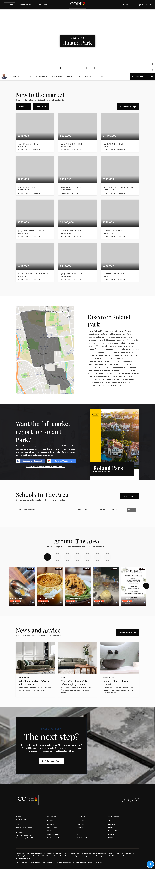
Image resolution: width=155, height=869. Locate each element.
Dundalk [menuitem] (111, 837)
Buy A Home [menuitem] (51, 821)
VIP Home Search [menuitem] (53, 831)
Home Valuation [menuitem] (53, 834)
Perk (77, 557)
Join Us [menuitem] (80, 827)
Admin (43, 862)
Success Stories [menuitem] (84, 831)
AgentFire (98, 862)
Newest (22, 107)
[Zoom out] (152, 67)
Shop (67, 557)
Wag (107, 557)
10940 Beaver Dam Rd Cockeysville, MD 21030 (24, 836)
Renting (111, 677)
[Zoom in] (152, 64)
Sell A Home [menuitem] (51, 824)
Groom (97, 557)
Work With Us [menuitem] (25, 5)
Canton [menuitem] (111, 834)
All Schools (128, 496)
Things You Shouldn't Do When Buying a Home (74, 683)
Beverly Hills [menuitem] (113, 831)
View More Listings (128, 107)
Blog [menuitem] (79, 834)
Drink (57, 557)
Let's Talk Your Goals (51, 761)
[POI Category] (61, 68)
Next (146, 586)
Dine (47, 557)
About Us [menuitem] (81, 821)
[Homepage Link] (77, 5)
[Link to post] (35, 658)
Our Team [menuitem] (81, 824)
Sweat (87, 557)
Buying (21, 677)
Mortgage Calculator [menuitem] (54, 837)
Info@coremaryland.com (25, 827)
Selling (27, 677)
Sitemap (49, 862)
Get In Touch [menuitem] (82, 837)
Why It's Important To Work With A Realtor (34, 683)
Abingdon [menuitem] (112, 824)
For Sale (39, 107)
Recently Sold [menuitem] (52, 827)
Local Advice (100, 77)
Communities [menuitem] (41, 5)
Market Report (57, 77)
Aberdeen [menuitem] (112, 821)
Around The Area (85, 77)
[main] (77, 397)
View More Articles (128, 632)
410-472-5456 (128, 5)
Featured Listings (42, 77)
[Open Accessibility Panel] (150, 864)
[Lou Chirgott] (4, 76)
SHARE (31, 569)
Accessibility (57, 862)
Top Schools (71, 77)
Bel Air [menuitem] (110, 827)
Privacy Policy (35, 862)
